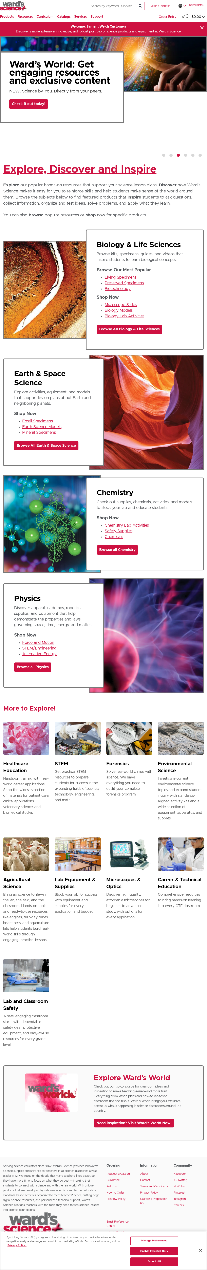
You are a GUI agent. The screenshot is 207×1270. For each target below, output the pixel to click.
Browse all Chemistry (117, 550)
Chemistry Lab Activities (127, 525)
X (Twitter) (180, 1180)
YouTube (179, 1186)
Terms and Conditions (154, 1186)
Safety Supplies (118, 531)
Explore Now (26, 134)
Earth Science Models (41, 427)
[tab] (163, 155)
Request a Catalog (118, 1173)
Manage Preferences (154, 1240)
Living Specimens (120, 277)
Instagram (180, 1199)
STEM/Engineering (39, 648)
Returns (112, 1186)
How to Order (115, 1192)
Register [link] (165, 6)
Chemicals (114, 537)
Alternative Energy (39, 654)
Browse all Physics (33, 667)
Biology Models (119, 310)
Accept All (154, 1261)
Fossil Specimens (37, 421)
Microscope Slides (121, 305)
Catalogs (64, 16)
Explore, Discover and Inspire (79, 169)
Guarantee (113, 1180)
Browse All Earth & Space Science (46, 446)
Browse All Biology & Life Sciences (129, 329)
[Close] (202, 27)
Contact (145, 1180)
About (144, 1173)
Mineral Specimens (39, 432)
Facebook (180, 1173)
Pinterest (179, 1192)
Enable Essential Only (154, 1251)
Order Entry (167, 16)
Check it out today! (28, 104)
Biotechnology (118, 289)
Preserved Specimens (124, 283)
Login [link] (153, 6)
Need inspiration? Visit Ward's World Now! (133, 1123)
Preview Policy (116, 1199)
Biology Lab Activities (124, 316)
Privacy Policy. (16, 1245)
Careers (179, 1205)
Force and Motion (38, 643)
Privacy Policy (149, 1192)
